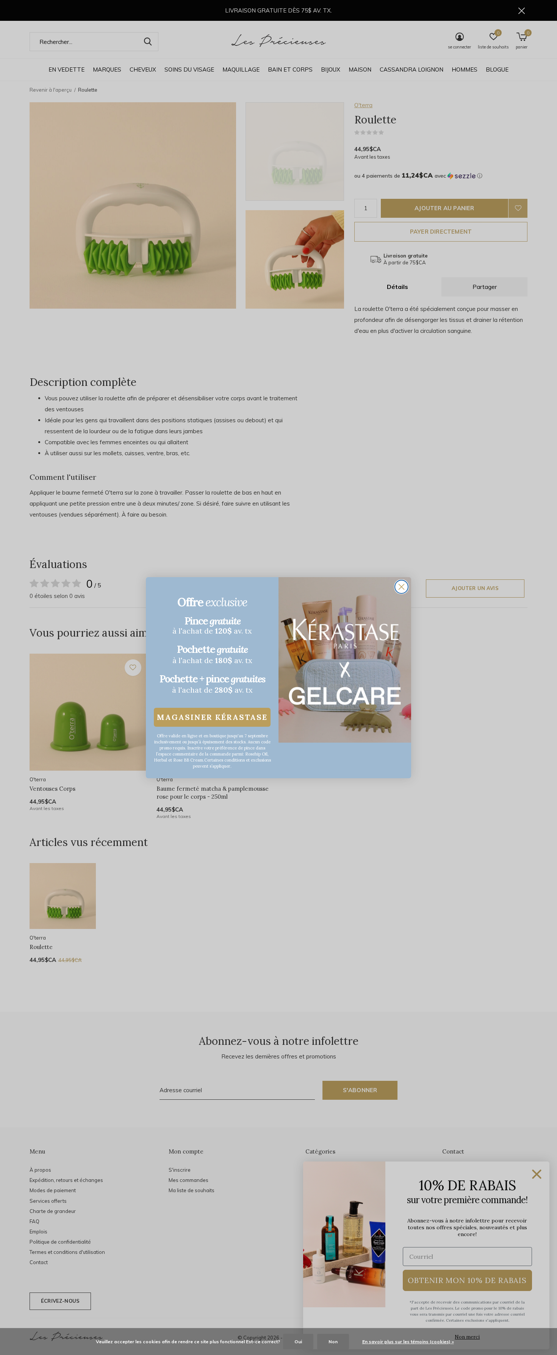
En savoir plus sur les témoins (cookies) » (408, 1341)
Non (333, 1341)
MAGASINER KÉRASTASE (212, 717)
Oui (298, 1341)
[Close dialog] (401, 586)
